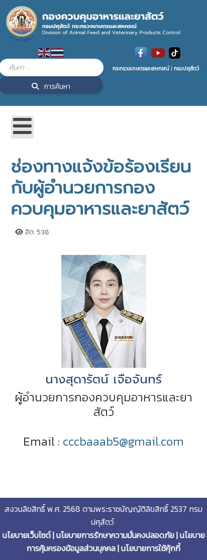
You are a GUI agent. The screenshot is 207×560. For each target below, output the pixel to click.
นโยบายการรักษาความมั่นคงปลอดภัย (115, 535)
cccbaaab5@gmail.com (123, 441)
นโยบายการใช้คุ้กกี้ (150, 548)
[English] (44, 52)
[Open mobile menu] (22, 127)
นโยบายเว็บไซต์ (27, 535)
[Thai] (57, 52)
